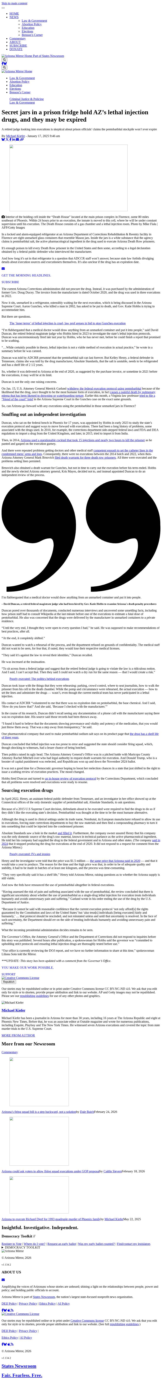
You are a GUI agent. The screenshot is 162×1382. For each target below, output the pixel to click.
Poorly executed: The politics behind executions (39, 679)
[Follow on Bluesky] (5, 63)
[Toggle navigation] (3, 8)
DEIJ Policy (9, 1303)
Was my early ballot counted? (96, 1244)
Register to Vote (12, 1244)
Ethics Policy (47, 1303)
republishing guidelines (34, 996)
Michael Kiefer (15, 136)
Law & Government (34, 20)
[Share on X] (7, 139)
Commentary (17, 38)
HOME (14, 13)
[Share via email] (18, 139)
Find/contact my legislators (133, 1244)
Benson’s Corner (32, 35)
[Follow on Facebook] (3, 63)
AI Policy (64, 1303)
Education (28, 27)
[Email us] (3, 1280)
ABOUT (15, 42)
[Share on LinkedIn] (14, 139)
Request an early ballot (61, 1244)
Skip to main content (14, 3)
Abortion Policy (32, 24)
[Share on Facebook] (10, 139)
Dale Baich (87, 1111)
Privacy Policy (28, 1303)
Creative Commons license (87, 1320)
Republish (8, 981)
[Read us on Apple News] (9, 1344)
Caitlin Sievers (113, 1171)
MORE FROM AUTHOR (18, 1035)
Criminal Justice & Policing (26, 99)
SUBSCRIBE (18, 45)
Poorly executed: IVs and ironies (29, 854)
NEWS (14, 17)
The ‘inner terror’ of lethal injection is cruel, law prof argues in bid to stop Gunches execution (67, 323)
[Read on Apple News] (9, 1310)
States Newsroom (44, 1297)
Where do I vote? (34, 1244)
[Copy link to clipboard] (22, 139)
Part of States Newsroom (48, 56)
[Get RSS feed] (12, 1310)
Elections (27, 31)
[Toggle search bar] (4, 60)
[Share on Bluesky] (4, 139)
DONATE (16, 49)
